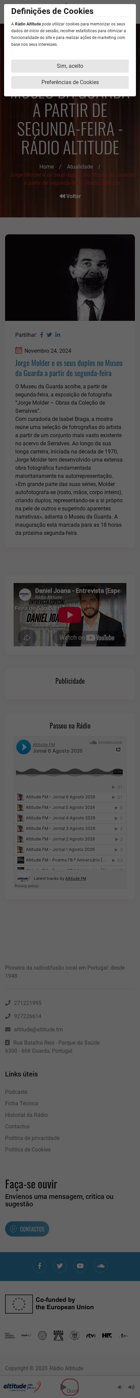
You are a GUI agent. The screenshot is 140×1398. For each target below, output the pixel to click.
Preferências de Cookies (70, 82)
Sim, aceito (70, 66)
